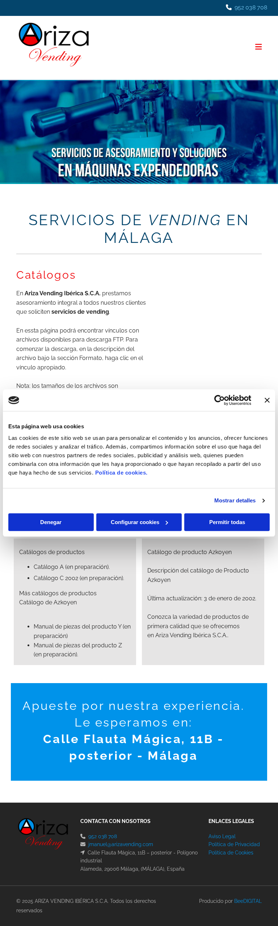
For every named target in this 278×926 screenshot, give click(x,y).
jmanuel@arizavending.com (120, 844)
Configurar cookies (135, 522)
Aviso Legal (222, 836)
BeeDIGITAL (248, 901)
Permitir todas (227, 522)
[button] (182, 47)
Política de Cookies (230, 853)
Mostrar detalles (235, 500)
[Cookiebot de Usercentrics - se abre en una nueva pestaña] (219, 400)
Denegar (51, 522)
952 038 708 (251, 7)
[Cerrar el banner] (267, 400)
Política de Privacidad (234, 844)
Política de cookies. (121, 473)
